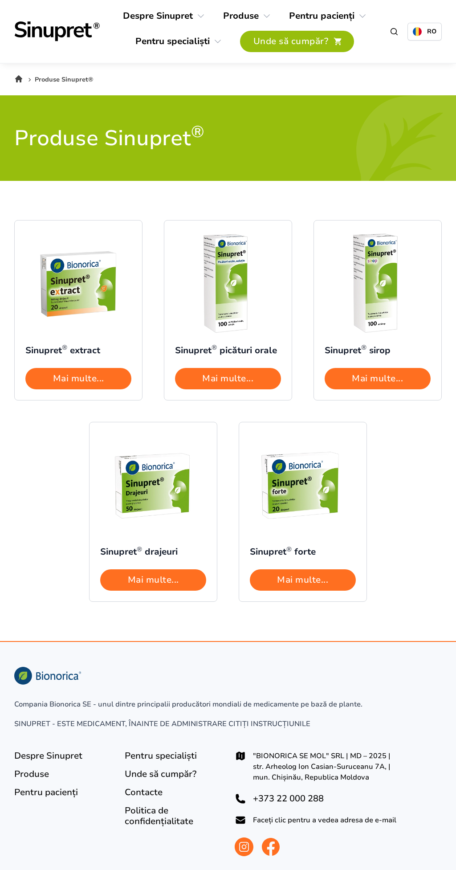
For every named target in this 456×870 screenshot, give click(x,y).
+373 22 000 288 (288, 798)
